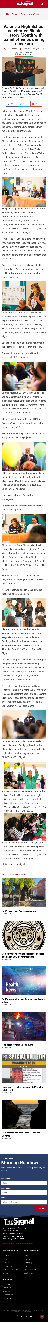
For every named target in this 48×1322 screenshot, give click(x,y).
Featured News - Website (30, 14)
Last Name (5, 1188)
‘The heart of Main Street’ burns (17, 1044)
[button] (6, 4)
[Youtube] (31, 1316)
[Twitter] (22, 1316)
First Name (5, 1179)
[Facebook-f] (17, 1316)
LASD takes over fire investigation (19, 911)
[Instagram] (26, 1316)
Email (3, 1198)
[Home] (3, 14)
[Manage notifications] (42, 1317)
